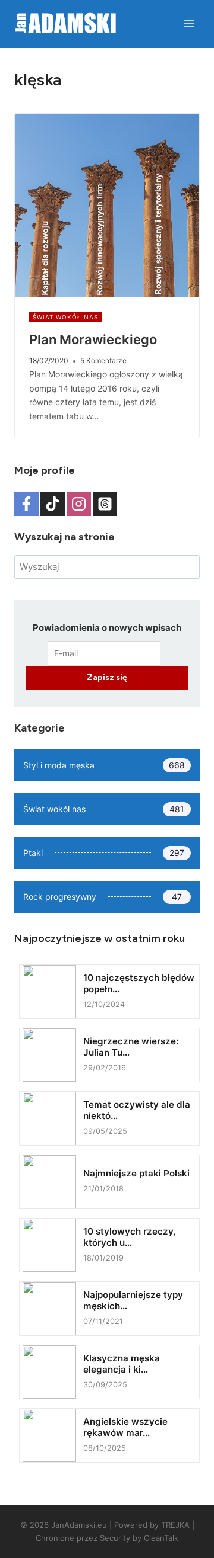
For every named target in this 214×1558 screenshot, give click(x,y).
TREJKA (175, 1525)
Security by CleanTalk (139, 1538)
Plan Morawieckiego (93, 339)
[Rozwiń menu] (189, 23)
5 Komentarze (103, 360)
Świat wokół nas (65, 316)
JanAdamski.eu (79, 1525)
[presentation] (107, 205)
